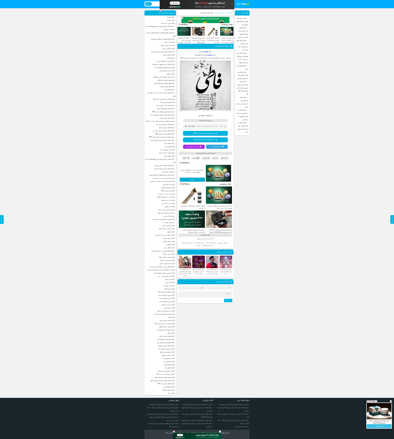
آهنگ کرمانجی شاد (169, 362)
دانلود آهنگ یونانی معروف (167, 346)
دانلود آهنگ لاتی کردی (241, 427)
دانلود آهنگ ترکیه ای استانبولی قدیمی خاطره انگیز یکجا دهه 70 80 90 (242, 88)
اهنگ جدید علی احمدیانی (167, 71)
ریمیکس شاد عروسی (168, 172)
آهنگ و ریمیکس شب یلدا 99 (166, 374)
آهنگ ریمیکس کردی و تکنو (166, 371)
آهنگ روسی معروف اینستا (167, 295)
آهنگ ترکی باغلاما (169, 289)
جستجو (148, 4)
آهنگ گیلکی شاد (170, 368)
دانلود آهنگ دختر (169, 143)
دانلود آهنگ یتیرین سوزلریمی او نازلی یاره (162, 267)
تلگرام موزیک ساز (215, 147)
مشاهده (192, 180)
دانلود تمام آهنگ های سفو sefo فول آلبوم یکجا (242, 21)
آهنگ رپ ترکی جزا (169, 286)
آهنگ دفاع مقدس (169, 387)
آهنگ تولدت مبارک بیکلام (167, 257)
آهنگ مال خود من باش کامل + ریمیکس (162, 181)
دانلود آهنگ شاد (199, 243)
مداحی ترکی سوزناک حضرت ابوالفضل (164, 77)
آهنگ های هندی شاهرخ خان (166, 339)
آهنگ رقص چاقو (169, 156)
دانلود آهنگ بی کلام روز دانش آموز (164, 99)
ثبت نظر (228, 300)
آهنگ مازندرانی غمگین (168, 188)
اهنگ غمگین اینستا (169, 49)
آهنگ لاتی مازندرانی (169, 185)
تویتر (214, 158)
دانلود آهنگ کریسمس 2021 (166, 384)
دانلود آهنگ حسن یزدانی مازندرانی (164, 169)
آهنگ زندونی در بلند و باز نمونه (165, 235)
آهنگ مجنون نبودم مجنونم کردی (164, 273)
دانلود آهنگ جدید (210, 243)
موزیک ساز (228, 13)
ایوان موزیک (171, 20)
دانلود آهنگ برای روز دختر (167, 128)
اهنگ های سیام (170, 147)
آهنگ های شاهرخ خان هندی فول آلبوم (163, 381)
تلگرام (185, 158)
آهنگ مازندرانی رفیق (168, 355)
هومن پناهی (171, 74)
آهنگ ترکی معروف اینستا (167, 298)
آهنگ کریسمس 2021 (168, 191)
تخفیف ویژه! (379, 426)
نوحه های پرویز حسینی (167, 87)
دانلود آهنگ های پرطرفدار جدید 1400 (163, 112)
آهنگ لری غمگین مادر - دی (166, 276)
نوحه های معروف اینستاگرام (166, 80)
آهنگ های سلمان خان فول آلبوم (165, 377)
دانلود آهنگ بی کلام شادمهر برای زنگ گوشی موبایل (242, 75)
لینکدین (204, 158)
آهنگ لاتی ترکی (170, 283)
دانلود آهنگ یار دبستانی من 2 (165, 105)
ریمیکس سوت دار (169, 223)
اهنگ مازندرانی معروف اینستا (166, 61)
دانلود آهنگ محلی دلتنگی (167, 336)
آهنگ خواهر (171, 232)
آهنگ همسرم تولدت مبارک (166, 210)
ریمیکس (209, 55)
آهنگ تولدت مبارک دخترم (167, 153)
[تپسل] (182, 18)
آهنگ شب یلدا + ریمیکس (166, 194)
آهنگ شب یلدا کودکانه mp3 (166, 197)
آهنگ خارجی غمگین (169, 55)
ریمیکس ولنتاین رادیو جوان (166, 213)
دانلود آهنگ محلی (187, 243)
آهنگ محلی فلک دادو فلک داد (166, 330)
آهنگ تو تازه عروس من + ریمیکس (164, 178)
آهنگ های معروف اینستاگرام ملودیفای (163, 39)
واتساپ (194, 158)
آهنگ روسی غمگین (169, 241)
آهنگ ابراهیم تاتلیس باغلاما (166, 292)
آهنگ (206, 52)
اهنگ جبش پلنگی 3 (168, 254)
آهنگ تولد (171, 317)
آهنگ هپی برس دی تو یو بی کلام (164, 324)
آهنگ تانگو (171, 333)
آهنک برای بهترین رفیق (167, 352)
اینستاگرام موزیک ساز (192, 147)
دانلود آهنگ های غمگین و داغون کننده (163, 140)
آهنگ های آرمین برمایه (167, 102)
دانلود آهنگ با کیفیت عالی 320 (204, 133)
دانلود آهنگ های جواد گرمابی (166, 109)
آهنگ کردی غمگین (169, 238)
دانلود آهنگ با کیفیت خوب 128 (204, 140)
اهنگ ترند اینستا (169, 42)
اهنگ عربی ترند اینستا (168, 23)
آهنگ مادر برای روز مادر (167, 150)
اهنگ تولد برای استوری (168, 45)
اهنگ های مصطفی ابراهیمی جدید (164, 68)
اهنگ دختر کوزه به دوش (167, 264)
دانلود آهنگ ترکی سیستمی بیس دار (164, 131)
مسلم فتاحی (171, 58)
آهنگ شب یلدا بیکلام (168, 200)
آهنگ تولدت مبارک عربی (167, 321)
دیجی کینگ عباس (169, 216)
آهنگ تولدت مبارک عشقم (167, 229)
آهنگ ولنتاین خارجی (168, 226)
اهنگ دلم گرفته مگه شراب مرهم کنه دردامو (161, 270)
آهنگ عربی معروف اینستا (167, 302)
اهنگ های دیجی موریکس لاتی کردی (164, 219)
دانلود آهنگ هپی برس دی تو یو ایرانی (163, 251)
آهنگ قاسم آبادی (169, 365)
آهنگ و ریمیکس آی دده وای (166, 311)
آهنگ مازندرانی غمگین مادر (166, 349)
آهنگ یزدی (171, 393)
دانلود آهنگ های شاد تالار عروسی (165, 166)
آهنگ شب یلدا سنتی (168, 204)
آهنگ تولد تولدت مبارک (167, 260)
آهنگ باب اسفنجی (169, 30)
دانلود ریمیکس (219, 13)
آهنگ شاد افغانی (169, 207)
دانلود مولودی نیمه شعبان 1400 (165, 134)
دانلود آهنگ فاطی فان (221, 46)
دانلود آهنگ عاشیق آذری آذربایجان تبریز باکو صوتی (196, 420)
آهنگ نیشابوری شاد (169, 358)
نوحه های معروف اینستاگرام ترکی (164, 83)
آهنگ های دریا (170, 245)
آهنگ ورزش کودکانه (168, 390)
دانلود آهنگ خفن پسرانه (167, 118)
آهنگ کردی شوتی (169, 308)
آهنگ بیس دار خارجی (168, 305)
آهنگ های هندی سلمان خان (166, 343)
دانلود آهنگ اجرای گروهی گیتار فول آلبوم (162, 175)
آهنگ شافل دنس (169, 248)
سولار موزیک (171, 17)
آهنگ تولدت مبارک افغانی (167, 327)
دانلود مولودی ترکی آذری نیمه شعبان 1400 (162, 137)
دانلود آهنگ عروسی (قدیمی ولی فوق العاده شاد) (160, 26)
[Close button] (391, 401)
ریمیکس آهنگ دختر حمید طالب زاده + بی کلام (160, 121)
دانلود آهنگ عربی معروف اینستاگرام (164, 64)
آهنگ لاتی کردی (170, 279)
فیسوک (223, 158)
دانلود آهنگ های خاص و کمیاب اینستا (163, 52)
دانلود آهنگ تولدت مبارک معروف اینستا (162, 115)
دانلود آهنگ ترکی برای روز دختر (165, 124)
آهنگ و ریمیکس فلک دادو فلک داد (164, 314)
